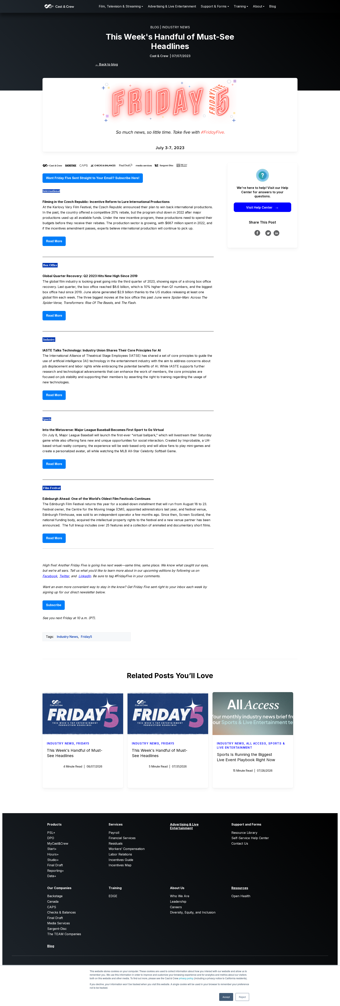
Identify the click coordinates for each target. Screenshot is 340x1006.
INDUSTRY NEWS (176, 27)
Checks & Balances (61, 912)
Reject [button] (242, 997)
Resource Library (244, 833)
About (257, 6)
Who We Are (179, 896)
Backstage (55, 896)
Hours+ (53, 854)
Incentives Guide (121, 860)
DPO (50, 838)
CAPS (51, 907)
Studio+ (53, 860)
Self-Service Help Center (250, 838)
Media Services (58, 923)
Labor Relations (120, 854)
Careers (176, 907)
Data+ (51, 876)
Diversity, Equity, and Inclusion (192, 912)
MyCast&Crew (57, 843)
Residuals (116, 843)
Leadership (178, 901)
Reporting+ (55, 871)
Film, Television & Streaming (120, 6)
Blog (272, 6)
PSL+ (51, 833)
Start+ (52, 849)
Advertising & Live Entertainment (172, 6)
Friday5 (86, 637)
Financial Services (122, 838)
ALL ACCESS (256, 743)
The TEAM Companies (64, 934)
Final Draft (55, 865)
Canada (52, 901)
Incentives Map (120, 865)
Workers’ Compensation (127, 849)
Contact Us (239, 843)
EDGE (113, 896)
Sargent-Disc (57, 929)
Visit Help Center (262, 207)
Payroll (114, 833)
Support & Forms (213, 6)
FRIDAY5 (83, 743)
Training (240, 6)
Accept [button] (226, 997)
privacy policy (186, 978)
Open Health (240, 896)
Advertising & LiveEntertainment (184, 826)
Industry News (67, 637)
